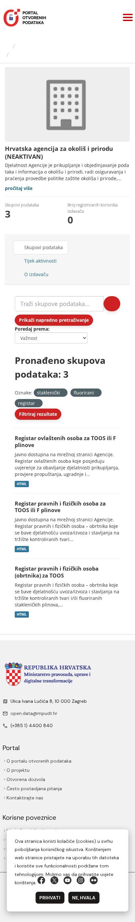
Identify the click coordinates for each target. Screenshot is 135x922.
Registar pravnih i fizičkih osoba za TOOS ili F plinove (60, 507)
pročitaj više (18, 188)
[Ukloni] (62, 392)
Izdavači (29, 46)
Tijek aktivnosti (40, 261)
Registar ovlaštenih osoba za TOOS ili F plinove (65, 442)
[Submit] (112, 303)
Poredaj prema (31, 329)
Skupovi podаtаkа (43, 247)
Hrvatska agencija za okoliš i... (57, 55)
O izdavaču (35, 274)
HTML (22, 484)
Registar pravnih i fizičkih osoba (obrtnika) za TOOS (57, 572)
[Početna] (7, 46)
